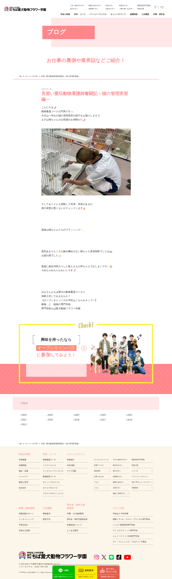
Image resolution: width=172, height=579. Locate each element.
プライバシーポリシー (140, 476)
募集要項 (46, 513)
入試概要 (145, 14)
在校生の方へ (110, 9)
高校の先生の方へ (95, 5)
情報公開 (140, 9)
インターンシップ (26, 519)
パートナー (23, 476)
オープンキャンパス (101, 460)
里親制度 (135, 488)
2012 (24, 424)
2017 (103, 420)
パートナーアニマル (98, 14)
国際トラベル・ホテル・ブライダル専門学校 (131, 519)
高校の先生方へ (118, 482)
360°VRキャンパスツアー (141, 482)
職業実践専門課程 (143, 5)
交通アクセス (99, 465)
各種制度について (74, 525)
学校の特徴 (65, 14)
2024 (76, 415)
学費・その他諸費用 (75, 513)
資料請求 (97, 471)
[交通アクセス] (155, 7)
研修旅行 (70, 460)
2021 (24, 420)
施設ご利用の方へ (119, 493)
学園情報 (22, 465)
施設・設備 (23, 471)
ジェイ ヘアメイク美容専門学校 (126, 536)
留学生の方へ (118, 465)
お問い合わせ (99, 476)
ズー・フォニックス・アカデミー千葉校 (129, 542)
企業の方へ (109, 5)
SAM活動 (71, 465)
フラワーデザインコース (53, 493)
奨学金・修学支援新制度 (77, 519)
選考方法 (46, 519)
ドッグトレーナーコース (53, 471)
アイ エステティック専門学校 (125, 530)
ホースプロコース (50, 488)
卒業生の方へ (124, 5)
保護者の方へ (93, 9)
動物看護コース (49, 460)
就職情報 (134, 14)
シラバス (135, 471)
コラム (96, 488)
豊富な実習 (23, 482)
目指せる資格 (24, 530)
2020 (50, 420)
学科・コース (79, 14)
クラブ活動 (71, 471)
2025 (50, 415)
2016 (129, 420)
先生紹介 (22, 488)
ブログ (96, 482)
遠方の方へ (74, 9)
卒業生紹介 (23, 525)
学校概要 (22, 460)
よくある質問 (72, 530)
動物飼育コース (49, 476)
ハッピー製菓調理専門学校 (124, 525)
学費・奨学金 (159, 14)
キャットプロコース (51, 482)
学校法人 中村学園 (120, 513)
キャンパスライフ (118, 14)
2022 (129, 415)
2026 (24, 415)
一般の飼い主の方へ (126, 9)
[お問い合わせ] (162, 7)
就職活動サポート (26, 513)
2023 (103, 415)
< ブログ (23, 403)
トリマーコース (49, 465)
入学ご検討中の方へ (77, 5)
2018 (76, 420)
